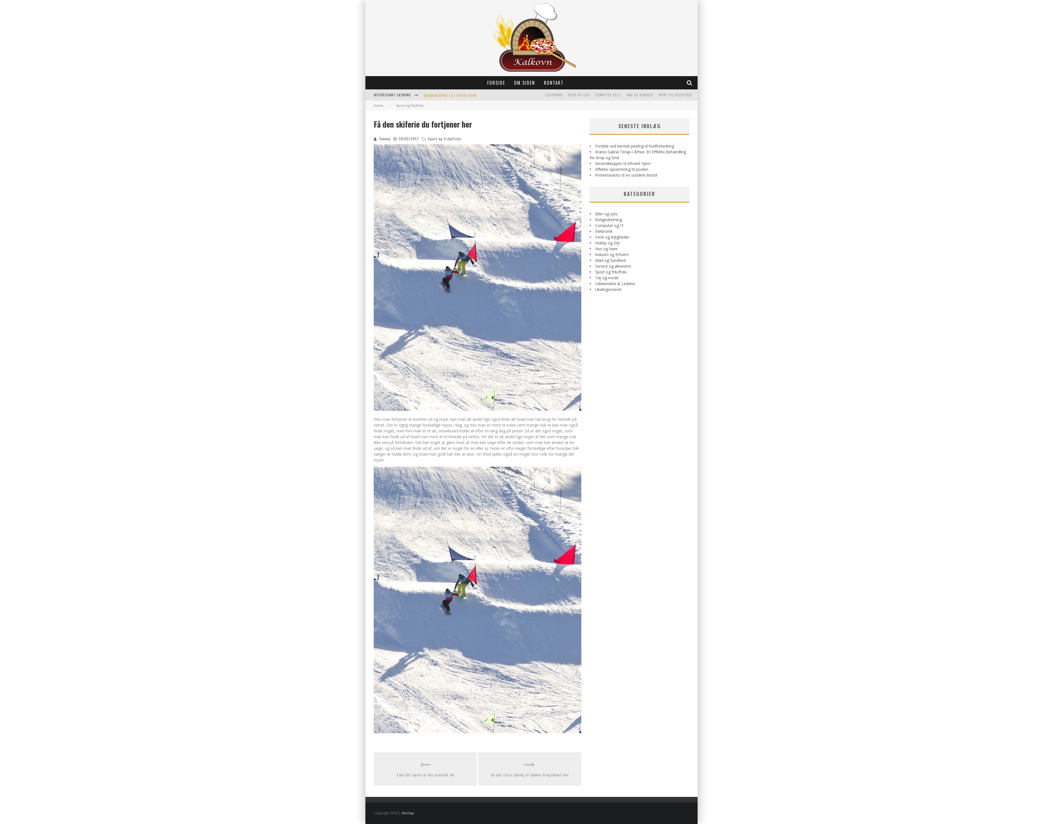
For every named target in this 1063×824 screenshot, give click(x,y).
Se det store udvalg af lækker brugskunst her (530, 774)
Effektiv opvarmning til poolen (621, 169)
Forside (496, 82)
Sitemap (407, 813)
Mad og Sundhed (640, 95)
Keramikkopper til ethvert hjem (450, 95)
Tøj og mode (607, 277)
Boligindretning (608, 219)
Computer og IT (608, 95)
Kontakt (554, 82)
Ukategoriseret (608, 289)
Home (378, 105)
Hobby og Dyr (607, 243)
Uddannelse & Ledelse (615, 283)
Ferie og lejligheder (612, 237)
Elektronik (554, 95)
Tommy (384, 138)
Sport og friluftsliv (675, 95)
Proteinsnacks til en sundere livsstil (626, 175)
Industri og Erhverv (612, 254)
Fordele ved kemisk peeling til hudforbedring (634, 146)
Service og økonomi (613, 266)
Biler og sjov (579, 95)
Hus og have (606, 248)
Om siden (524, 82)
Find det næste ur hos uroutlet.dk (425, 774)
